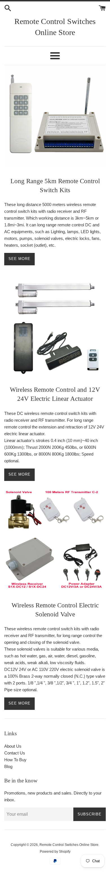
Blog (8, 766)
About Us (12, 746)
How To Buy (15, 759)
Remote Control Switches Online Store (68, 845)
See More (19, 259)
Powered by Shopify (55, 852)
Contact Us (14, 753)
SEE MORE (19, 474)
